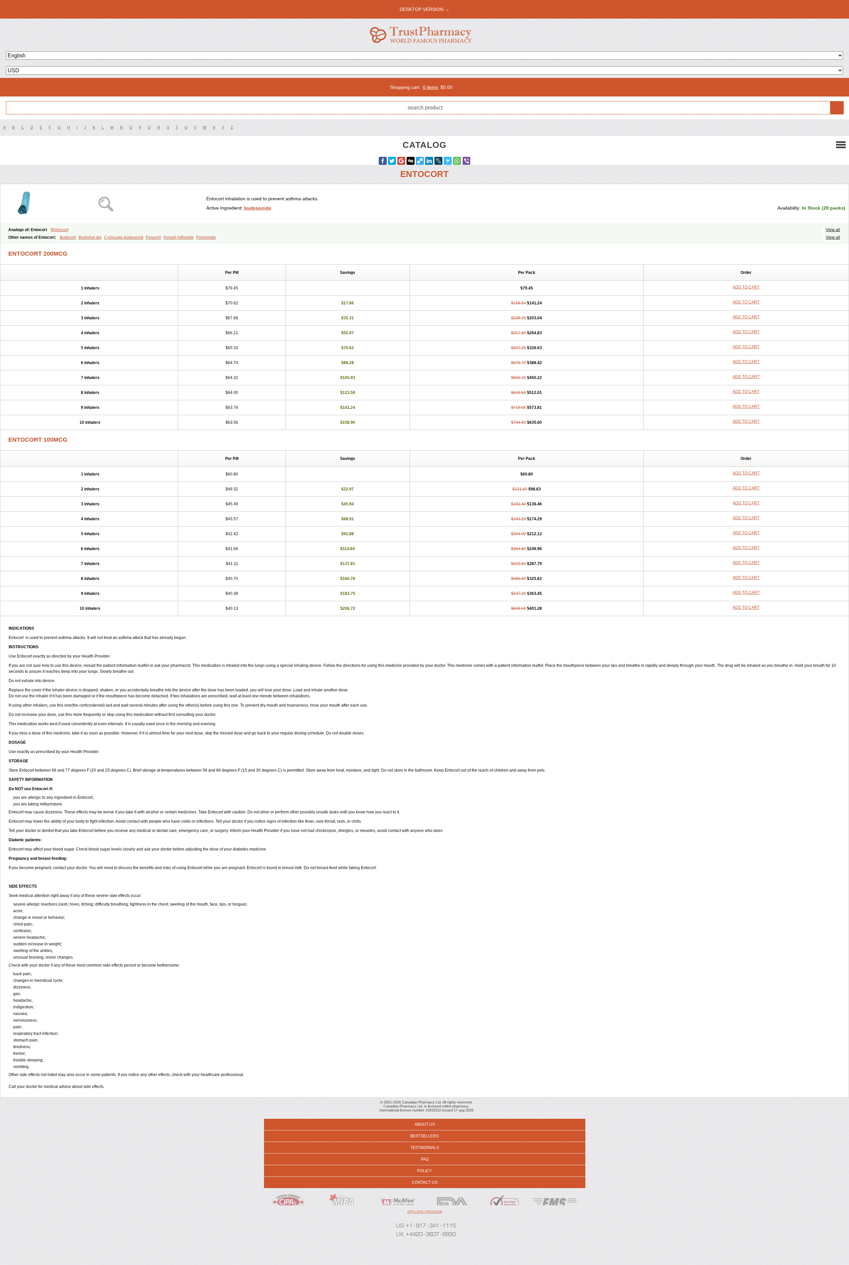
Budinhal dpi (90, 237)
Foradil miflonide (178, 237)
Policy (424, 1171)
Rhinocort (59, 229)
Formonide (206, 237)
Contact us (424, 1182)
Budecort (68, 237)
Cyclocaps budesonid (123, 237)
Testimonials (424, 1147)
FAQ (424, 1159)
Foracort (153, 237)
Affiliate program (424, 1212)
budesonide (257, 208)
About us (425, 1124)
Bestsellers (424, 1136)
